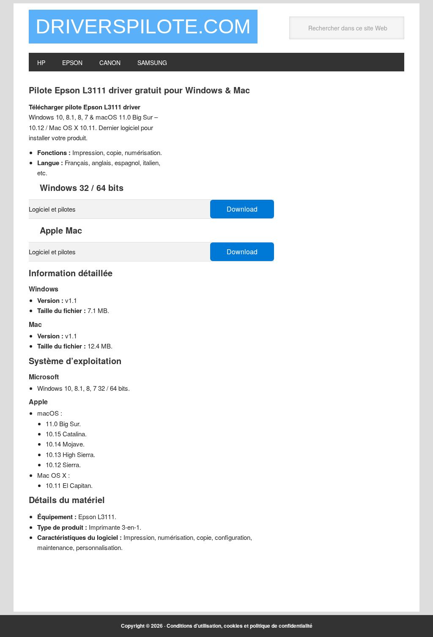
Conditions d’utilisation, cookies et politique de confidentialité (239, 625)
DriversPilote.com (143, 26)
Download (242, 209)
